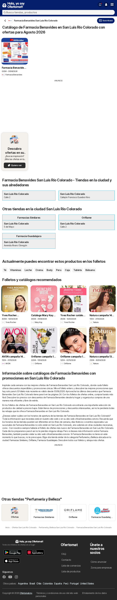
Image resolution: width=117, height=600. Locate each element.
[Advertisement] (58, 105)
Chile (38, 583)
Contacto (66, 559)
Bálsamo (90, 270)
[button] (106, 4)
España (58, 583)
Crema (39, 270)
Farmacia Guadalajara (47, 440)
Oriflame (32, 440)
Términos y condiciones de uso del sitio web (57, 593)
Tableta (77, 270)
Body (49, 270)
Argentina (23, 583)
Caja (67, 270)
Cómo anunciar (98, 561)
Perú (65, 583)
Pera (58, 270)
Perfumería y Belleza (88, 437)
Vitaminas (15, 270)
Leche (28, 270)
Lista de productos (70, 571)
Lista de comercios (71, 565)
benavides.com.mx (90, 419)
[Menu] (112, 4)
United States (87, 583)
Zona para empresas (101, 567)
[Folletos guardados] (100, 4)
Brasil (32, 583)
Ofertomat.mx (26, 593)
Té (5, 270)
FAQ (63, 554)
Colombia (48, 583)
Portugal (74, 583)
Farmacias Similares (19, 440)
